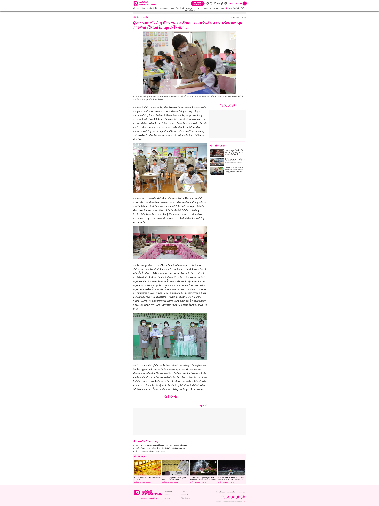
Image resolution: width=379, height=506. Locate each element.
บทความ (207, 8)
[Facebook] (168, 396)
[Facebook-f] (223, 497)
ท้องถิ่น (145, 17)
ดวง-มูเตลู (164, 8)
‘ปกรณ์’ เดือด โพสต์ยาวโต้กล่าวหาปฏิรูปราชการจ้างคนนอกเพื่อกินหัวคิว (234, 152)
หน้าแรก (136, 8)
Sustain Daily (219, 8)
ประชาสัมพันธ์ (233, 8)
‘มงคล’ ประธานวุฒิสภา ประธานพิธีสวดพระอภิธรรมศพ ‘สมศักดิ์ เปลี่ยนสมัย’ (162, 445)
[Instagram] (243, 497)
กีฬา (156, 8)
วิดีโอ (243, 8)
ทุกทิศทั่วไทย (190, 10)
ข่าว (143, 8)
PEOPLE (198, 8)
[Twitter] (171, 396)
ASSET (189, 8)
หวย (172, 8)
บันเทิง (149, 8)
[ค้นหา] (245, 3)
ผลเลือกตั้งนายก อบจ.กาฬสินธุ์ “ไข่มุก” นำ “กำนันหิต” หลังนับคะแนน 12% (160, 448)
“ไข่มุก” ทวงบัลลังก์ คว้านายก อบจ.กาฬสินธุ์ (150, 451)
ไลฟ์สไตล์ (180, 8)
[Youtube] (233, 497)
